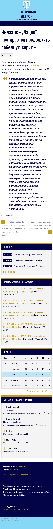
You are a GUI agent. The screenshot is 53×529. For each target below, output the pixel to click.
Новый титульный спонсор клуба (29, 260)
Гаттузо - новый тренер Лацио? (28, 254)
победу (35, 65)
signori (22, 466)
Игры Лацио (17, 327)
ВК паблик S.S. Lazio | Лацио (15, 509)
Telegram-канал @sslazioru (19, 474)
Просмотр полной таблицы (39, 391)
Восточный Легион (26, 14)
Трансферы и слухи (25, 291)
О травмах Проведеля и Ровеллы (28, 266)
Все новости (9, 272)
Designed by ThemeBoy (10, 521)
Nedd (15, 469)
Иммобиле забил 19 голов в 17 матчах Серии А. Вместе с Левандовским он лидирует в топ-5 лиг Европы (13, 229)
